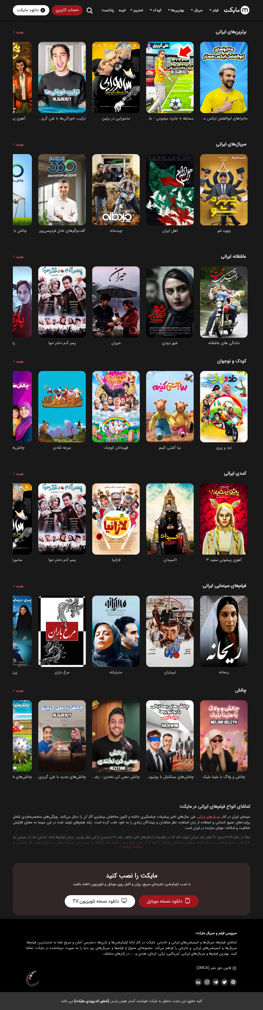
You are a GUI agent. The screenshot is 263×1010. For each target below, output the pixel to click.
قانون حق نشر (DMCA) (213, 968)
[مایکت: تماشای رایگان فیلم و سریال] (236, 10)
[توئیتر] (224, 982)
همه (18, 31)
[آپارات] (233, 982)
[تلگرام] (215, 982)
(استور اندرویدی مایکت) (91, 1001)
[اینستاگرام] (207, 982)
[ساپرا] (32, 979)
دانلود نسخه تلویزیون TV (95, 901)
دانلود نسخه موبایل (164, 901)
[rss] (198, 982)
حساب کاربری (67, 10)
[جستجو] (89, 10)
